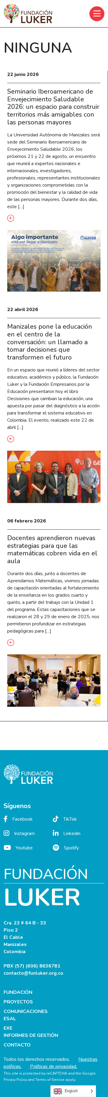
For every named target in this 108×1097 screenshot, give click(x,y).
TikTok (70, 819)
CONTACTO (17, 1045)
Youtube (24, 848)
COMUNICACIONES (26, 1011)
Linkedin (71, 833)
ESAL (10, 1018)
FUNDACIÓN (18, 992)
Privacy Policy (15, 1079)
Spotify (71, 848)
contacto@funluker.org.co (33, 973)
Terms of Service (49, 1079)
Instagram (24, 833)
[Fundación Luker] (28, 13)
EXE (8, 1028)
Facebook (22, 819)
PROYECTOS (18, 1002)
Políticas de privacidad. (53, 1066)
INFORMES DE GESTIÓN (31, 1035)
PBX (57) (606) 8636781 (32, 966)
